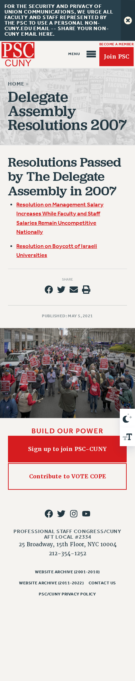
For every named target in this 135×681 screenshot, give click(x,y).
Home (16, 84)
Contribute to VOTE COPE (67, 476)
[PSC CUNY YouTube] (86, 514)
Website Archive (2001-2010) (67, 571)
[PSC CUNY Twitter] (61, 514)
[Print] (86, 289)
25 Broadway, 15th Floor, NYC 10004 (68, 544)
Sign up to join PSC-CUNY (67, 449)
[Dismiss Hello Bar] (128, 20)
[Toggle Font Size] (127, 436)
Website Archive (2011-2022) (51, 583)
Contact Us (102, 583)
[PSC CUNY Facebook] (48, 514)
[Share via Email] (74, 289)
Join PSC (116, 56)
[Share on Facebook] (48, 289)
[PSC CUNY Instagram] (74, 514)
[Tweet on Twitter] (61, 289)
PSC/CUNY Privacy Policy (67, 594)
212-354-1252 (67, 553)
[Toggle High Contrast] (127, 418)
